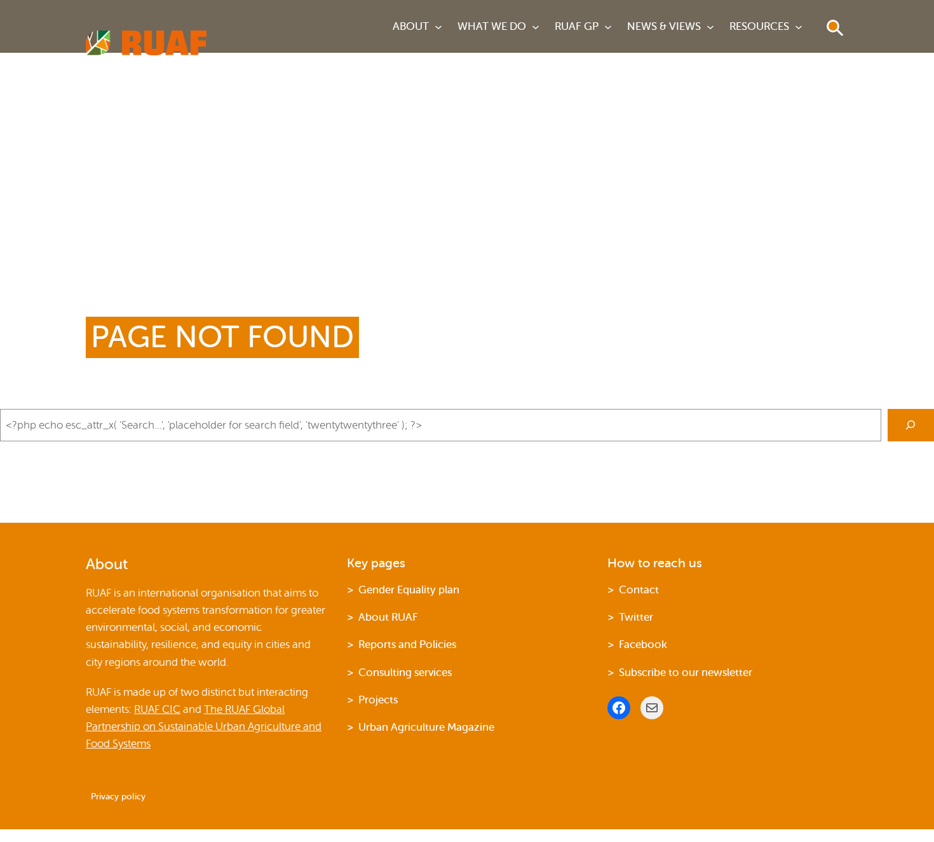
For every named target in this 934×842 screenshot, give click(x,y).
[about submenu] (438, 27)
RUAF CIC (157, 709)
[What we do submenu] (535, 27)
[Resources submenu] (798, 27)
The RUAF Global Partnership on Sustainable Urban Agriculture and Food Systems (203, 726)
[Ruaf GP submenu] (608, 27)
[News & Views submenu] (710, 27)
